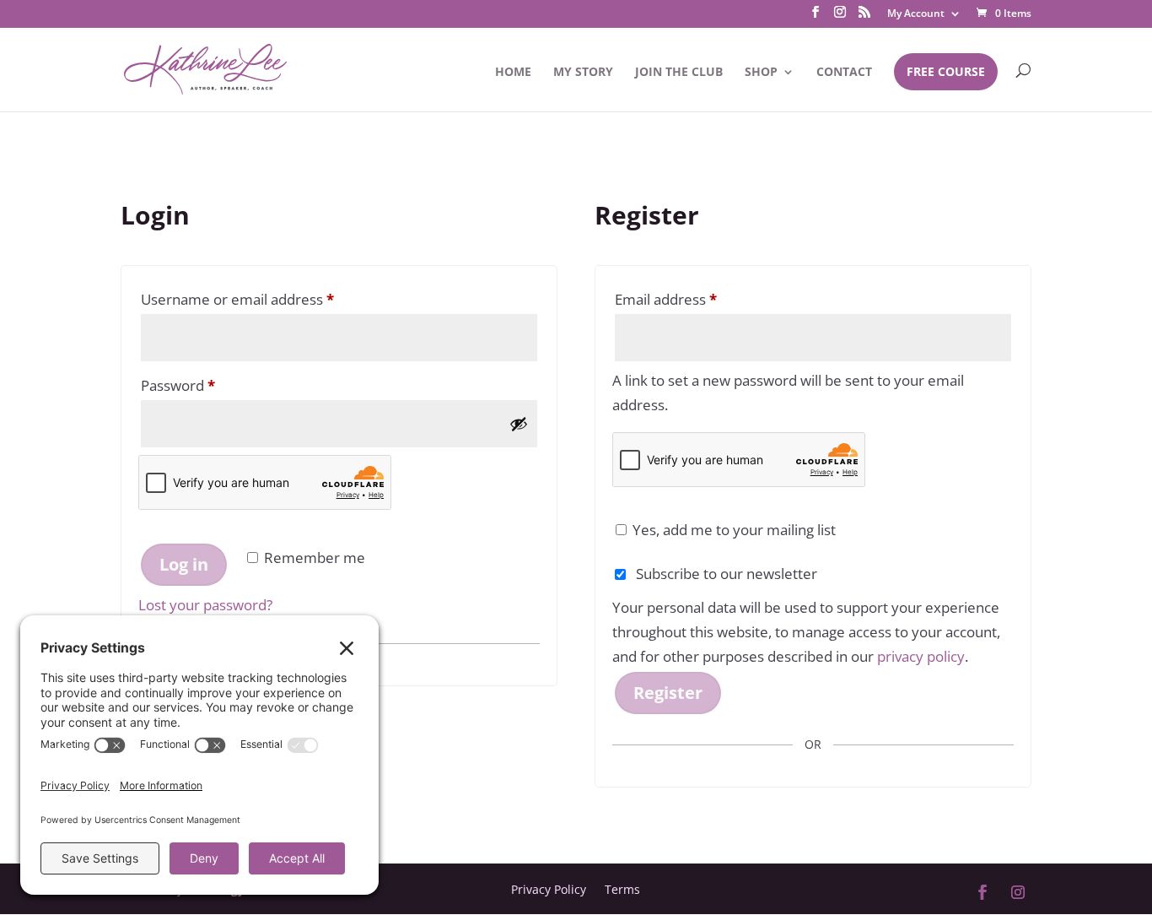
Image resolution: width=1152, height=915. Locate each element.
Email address (696, 299)
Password (208, 385)
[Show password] (518, 423)
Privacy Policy (548, 888)
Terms (622, 888)
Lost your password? (205, 605)
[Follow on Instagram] (1017, 892)
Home (513, 72)
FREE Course (946, 71)
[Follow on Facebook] (982, 892)
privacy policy (921, 656)
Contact (844, 72)
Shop (761, 72)
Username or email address (267, 299)
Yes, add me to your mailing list (732, 529)
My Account (916, 14)
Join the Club (679, 72)
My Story (583, 72)
